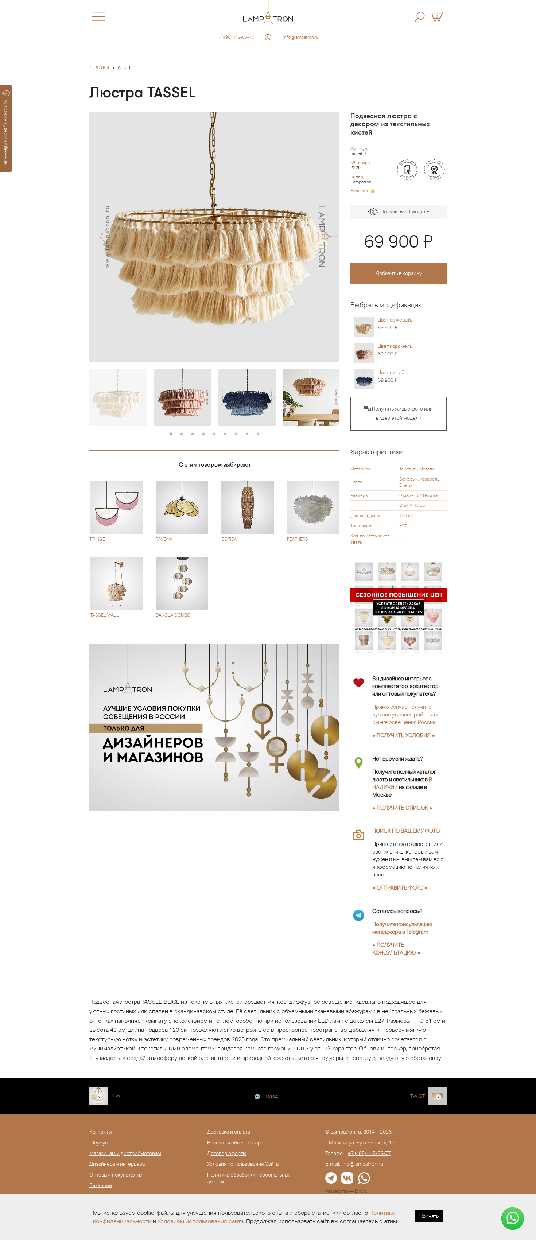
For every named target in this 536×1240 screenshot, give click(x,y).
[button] (103, 237)
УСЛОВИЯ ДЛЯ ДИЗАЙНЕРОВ (5, 132)
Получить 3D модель (403, 211)
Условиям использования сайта (201, 1221)
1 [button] (170, 434)
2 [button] (181, 434)
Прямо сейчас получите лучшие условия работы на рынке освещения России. (406, 714)
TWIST (417, 1096)
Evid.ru (361, 1191)
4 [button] (203, 434)
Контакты (100, 1132)
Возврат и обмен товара (235, 1143)
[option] (214, 237)
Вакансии (100, 1185)
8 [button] (247, 434)
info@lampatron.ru (301, 37)
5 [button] (214, 434)
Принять (429, 1216)
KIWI (116, 1096)
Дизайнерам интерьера (117, 1164)
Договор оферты (226, 1153)
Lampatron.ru (345, 1132)
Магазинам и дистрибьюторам (125, 1153)
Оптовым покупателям (116, 1175)
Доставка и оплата (228, 1132)
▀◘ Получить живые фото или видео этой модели (398, 413)
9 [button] (258, 434)
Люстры (99, 67)
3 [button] (192, 434)
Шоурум (99, 1143)
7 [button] (236, 434)
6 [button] (225, 434)
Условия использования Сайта (243, 1164)
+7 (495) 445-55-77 (234, 37)
